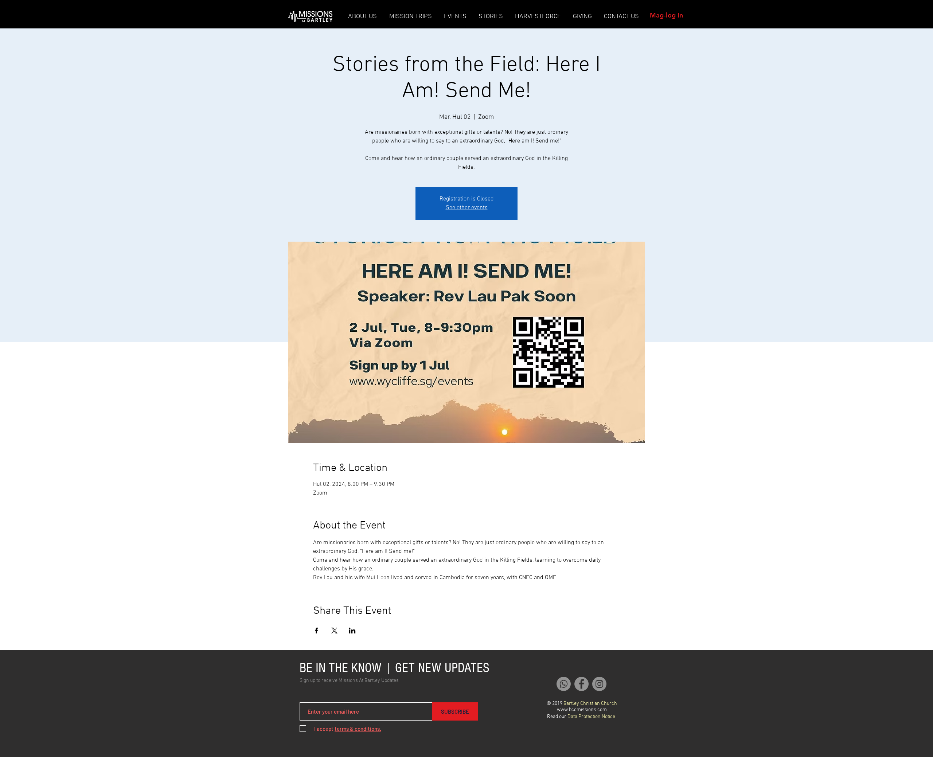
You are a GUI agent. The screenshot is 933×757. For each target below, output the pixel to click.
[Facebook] (581, 684)
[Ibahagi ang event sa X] (334, 630)
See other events (467, 207)
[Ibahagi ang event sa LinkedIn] (352, 630)
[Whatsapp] (564, 684)
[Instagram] (599, 684)
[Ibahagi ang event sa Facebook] (316, 630)
